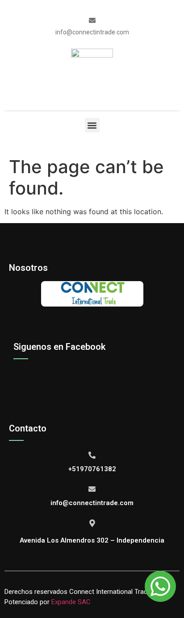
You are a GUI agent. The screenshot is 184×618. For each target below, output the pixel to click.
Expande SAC (71, 602)
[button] (92, 125)
